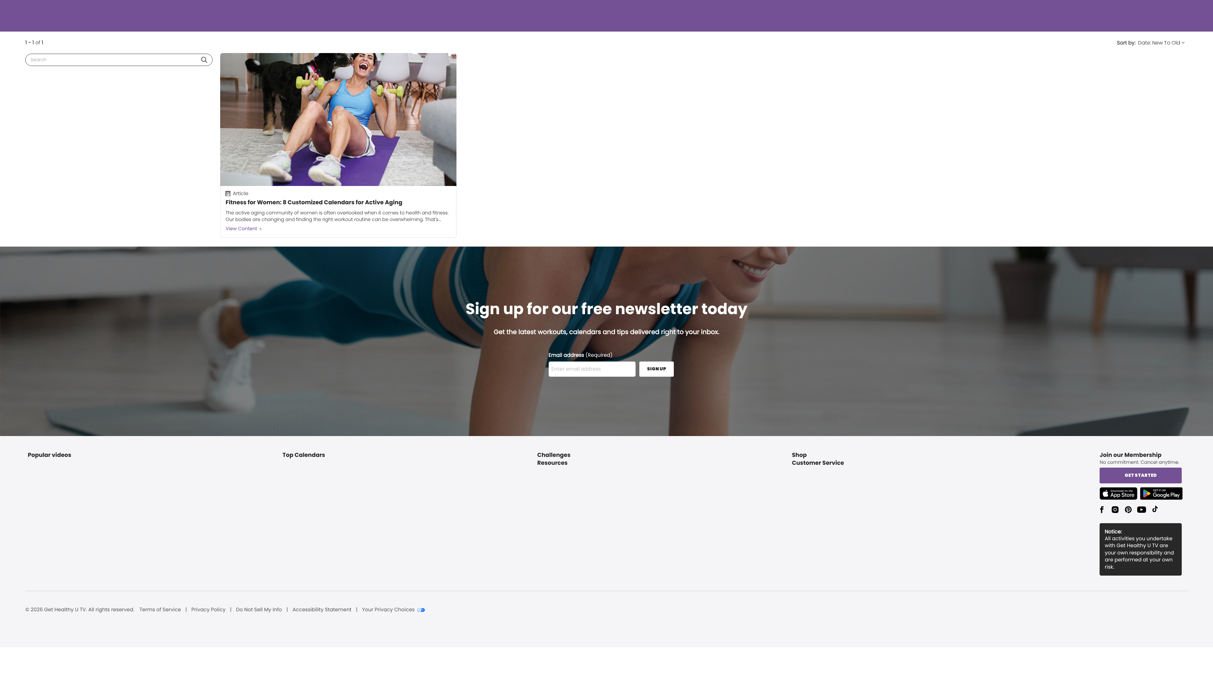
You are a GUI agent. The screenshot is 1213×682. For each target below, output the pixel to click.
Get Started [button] (1141, 475)
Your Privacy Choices (388, 609)
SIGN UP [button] (656, 369)
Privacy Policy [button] (208, 609)
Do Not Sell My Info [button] (259, 609)
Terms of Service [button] (160, 609)
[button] (204, 59)
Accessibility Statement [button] (322, 609)
